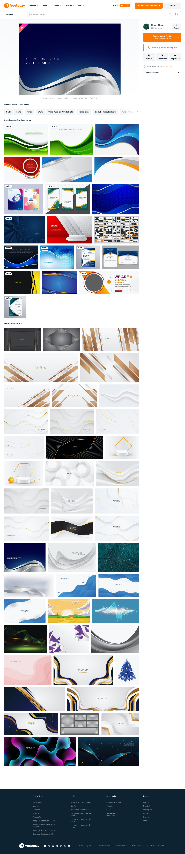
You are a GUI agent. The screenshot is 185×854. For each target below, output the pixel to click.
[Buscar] (170, 14)
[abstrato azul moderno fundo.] (76, 585)
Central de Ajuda (113, 802)
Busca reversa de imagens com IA (44, 825)
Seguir (176, 28)
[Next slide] (135, 112)
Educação (37, 817)
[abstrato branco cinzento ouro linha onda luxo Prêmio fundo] (117, 473)
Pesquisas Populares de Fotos (81, 820)
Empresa (37, 813)
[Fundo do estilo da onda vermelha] (22, 169)
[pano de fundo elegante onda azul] (115, 199)
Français (146, 817)
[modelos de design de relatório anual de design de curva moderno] (23, 199)
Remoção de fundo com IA (44, 830)
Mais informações (152, 72)
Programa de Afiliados (80, 809)
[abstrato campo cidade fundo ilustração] (69, 611)
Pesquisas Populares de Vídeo (81, 826)
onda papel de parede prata (60, 112)
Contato (109, 806)
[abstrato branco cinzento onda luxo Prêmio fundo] (72, 501)
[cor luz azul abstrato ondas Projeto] (115, 611)
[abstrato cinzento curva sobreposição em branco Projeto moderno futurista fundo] (72, 557)
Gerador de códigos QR (43, 834)
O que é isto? (167, 66)
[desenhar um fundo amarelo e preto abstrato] (22, 282)
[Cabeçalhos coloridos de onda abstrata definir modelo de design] (67, 199)
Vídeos (56, 5)
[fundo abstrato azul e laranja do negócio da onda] (116, 169)
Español (146, 806)
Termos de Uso (121, 846)
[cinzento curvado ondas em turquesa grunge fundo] (118, 557)
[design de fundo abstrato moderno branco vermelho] (69, 229)
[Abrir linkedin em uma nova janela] (53, 846)
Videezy (36, 809)
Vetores (32, 5)
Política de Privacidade (137, 846)
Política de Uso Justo (156, 846)
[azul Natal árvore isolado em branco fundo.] (127, 670)
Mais (80, 5)
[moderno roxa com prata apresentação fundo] (69, 639)
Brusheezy (37, 802)
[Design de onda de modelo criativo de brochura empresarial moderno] (88, 257)
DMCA (73, 806)
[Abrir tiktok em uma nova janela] (61, 846)
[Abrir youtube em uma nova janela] (69, 846)
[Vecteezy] (14, 5)
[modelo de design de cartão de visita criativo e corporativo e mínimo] (116, 229)
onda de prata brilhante (105, 112)
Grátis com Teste (162, 37)
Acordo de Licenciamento (81, 802)
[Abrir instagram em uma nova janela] (49, 846)
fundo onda (84, 112)
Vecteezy (36, 806)
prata (18, 112)
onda (8, 112)
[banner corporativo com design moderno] (109, 282)
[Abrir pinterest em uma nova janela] (57, 846)
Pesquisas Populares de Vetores (81, 814)
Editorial (68, 5)
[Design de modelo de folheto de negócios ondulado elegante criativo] (15, 307)
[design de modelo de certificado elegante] (120, 257)
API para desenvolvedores (44, 821)
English (146, 802)
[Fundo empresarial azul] (57, 257)
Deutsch (146, 813)
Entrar (172, 5)
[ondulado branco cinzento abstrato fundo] (119, 395)
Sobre (108, 809)
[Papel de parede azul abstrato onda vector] (117, 139)
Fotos (44, 5)
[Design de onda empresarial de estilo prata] (25, 557)
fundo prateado (129, 112)
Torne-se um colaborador (111, 814)
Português (147, 809)
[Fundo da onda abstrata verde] (26, 139)
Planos (116, 5)
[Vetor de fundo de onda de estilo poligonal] (21, 257)
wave (40, 112)
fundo (29, 112)
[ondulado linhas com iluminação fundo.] (25, 639)
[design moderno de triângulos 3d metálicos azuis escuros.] (24, 229)
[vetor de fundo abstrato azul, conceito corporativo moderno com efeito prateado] (67, 169)
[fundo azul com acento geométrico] (59, 282)
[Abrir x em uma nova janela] (65, 846)
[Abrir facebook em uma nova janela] (45, 846)
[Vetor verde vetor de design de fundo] (71, 139)
